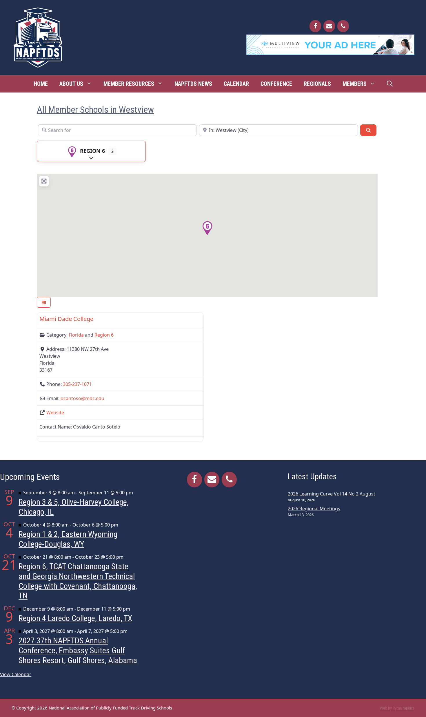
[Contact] (329, 26)
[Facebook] (315, 26)
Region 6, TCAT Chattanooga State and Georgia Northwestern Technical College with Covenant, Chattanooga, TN (78, 581)
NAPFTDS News (193, 83)
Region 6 (92, 150)
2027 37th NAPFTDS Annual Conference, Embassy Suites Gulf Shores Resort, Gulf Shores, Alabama (78, 650)
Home (41, 83)
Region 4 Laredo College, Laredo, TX (75, 618)
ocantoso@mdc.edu (82, 398)
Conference (276, 83)
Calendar (236, 83)
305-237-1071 (77, 384)
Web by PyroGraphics (397, 708)
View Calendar (15, 674)
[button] (207, 228)
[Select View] (44, 302)
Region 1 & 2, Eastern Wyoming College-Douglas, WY (68, 539)
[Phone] (343, 26)
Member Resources (128, 83)
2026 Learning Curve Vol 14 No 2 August (331, 494)
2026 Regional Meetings (314, 508)
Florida (76, 335)
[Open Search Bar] (389, 83)
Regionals (317, 83)
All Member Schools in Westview (95, 109)
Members (355, 83)
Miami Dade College (66, 319)
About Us (71, 83)
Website (55, 412)
